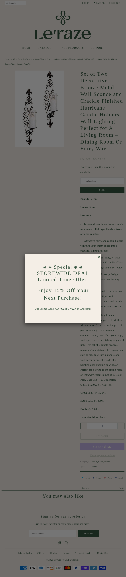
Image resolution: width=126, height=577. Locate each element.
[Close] (97, 259)
